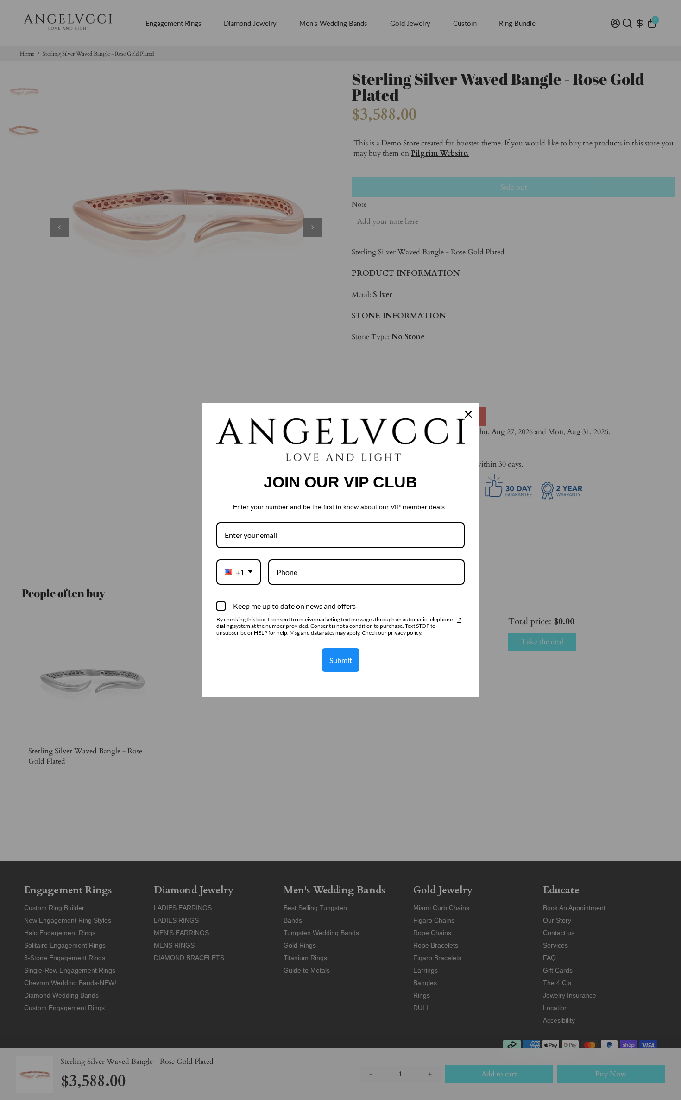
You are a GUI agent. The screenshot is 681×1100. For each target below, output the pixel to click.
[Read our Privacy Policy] (459, 620)
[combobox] (238, 572)
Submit (340, 660)
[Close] (468, 414)
